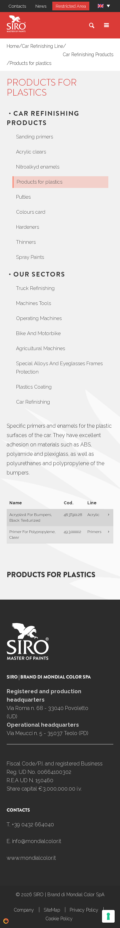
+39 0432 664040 (33, 824)
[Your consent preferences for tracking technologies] (108, 916)
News (40, 6)
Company (24, 910)
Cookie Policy (59, 918)
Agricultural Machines (40, 348)
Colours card (30, 212)
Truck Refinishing (35, 288)
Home (13, 46)
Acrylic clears (31, 152)
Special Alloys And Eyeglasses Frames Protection (59, 367)
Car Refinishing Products (88, 54)
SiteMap (52, 910)
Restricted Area (71, 6)
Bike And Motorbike (38, 333)
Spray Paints (30, 257)
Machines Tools (33, 303)
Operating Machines (39, 318)
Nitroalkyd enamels (37, 167)
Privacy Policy (84, 910)
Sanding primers (34, 137)
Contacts (17, 6)
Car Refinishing (33, 402)
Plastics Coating (34, 387)
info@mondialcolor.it (36, 841)
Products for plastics (30, 63)
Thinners (26, 242)
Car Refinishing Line (42, 46)
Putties (23, 197)
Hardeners (27, 227)
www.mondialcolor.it (31, 858)
